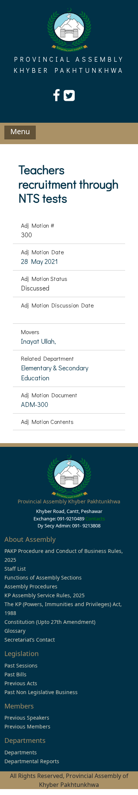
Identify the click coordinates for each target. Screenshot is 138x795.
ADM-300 (34, 404)
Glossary (14, 630)
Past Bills (15, 674)
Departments (20, 752)
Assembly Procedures (30, 586)
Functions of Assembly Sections (43, 577)
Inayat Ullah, (38, 341)
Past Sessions (21, 665)
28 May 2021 (39, 261)
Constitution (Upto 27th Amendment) (49, 621)
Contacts (95, 518)
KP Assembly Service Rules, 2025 (44, 595)
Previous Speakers (26, 717)
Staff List (15, 568)
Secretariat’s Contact (29, 639)
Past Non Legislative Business (41, 692)
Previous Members (27, 726)
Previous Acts (20, 683)
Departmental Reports (31, 761)
